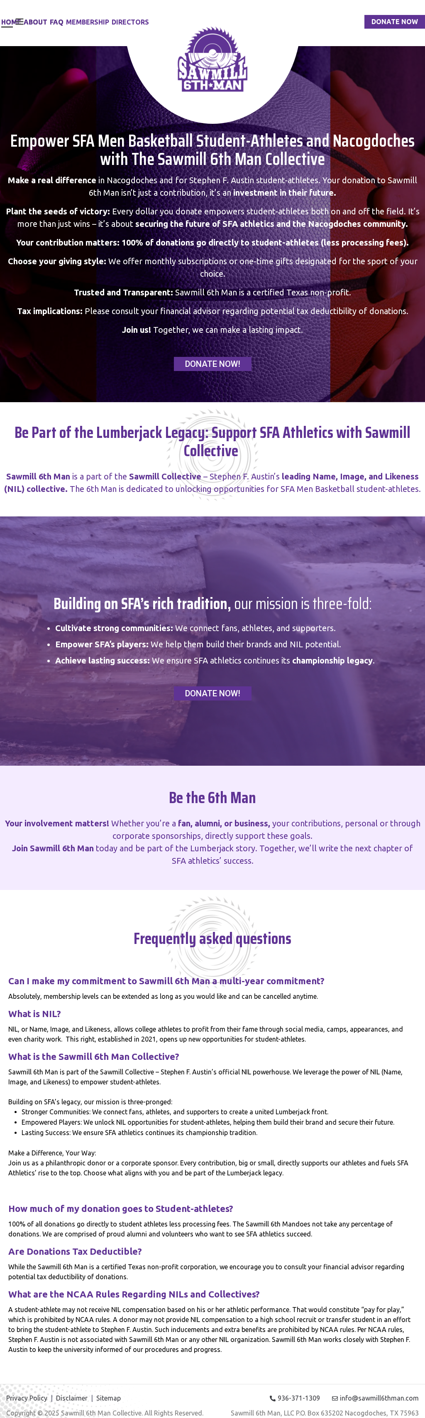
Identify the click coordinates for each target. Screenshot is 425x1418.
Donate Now (394, 21)
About (35, 22)
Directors (130, 22)
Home (11, 22)
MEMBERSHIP (87, 22)
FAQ (57, 22)
